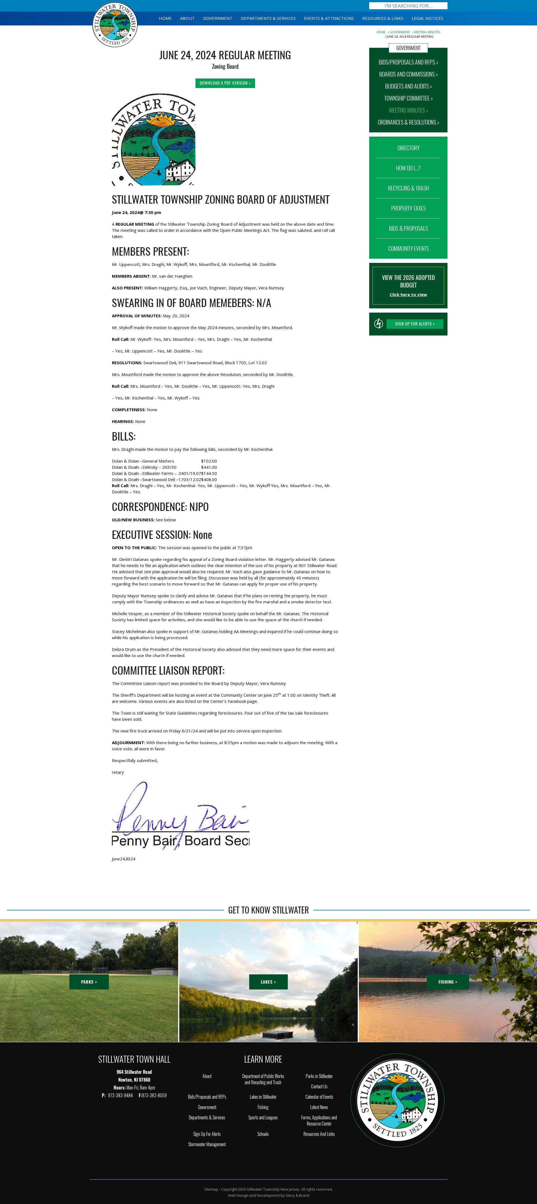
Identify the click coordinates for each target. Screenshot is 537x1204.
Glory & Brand (297, 1195)
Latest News (319, 1107)
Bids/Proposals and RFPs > (408, 62)
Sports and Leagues (263, 1117)
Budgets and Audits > (408, 86)
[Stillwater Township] (397, 1100)
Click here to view (408, 294)
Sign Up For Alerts (207, 1134)
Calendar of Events (319, 1097)
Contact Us (319, 1086)
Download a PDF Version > (225, 83)
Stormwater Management (207, 1144)
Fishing (263, 1107)
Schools (263, 1134)
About (206, 1076)
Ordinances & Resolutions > (408, 122)
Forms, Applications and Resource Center (319, 1121)
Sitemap (211, 1189)
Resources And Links (319, 1134)
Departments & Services (207, 1117)
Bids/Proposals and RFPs (207, 1097)
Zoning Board (225, 66)
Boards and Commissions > (408, 74)
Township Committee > (408, 98)
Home (381, 32)
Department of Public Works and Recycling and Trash (263, 1079)
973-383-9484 (121, 1095)
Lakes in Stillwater (263, 1097)
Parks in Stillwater (319, 1076)
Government (400, 32)
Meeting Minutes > (408, 110)
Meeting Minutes (427, 32)
